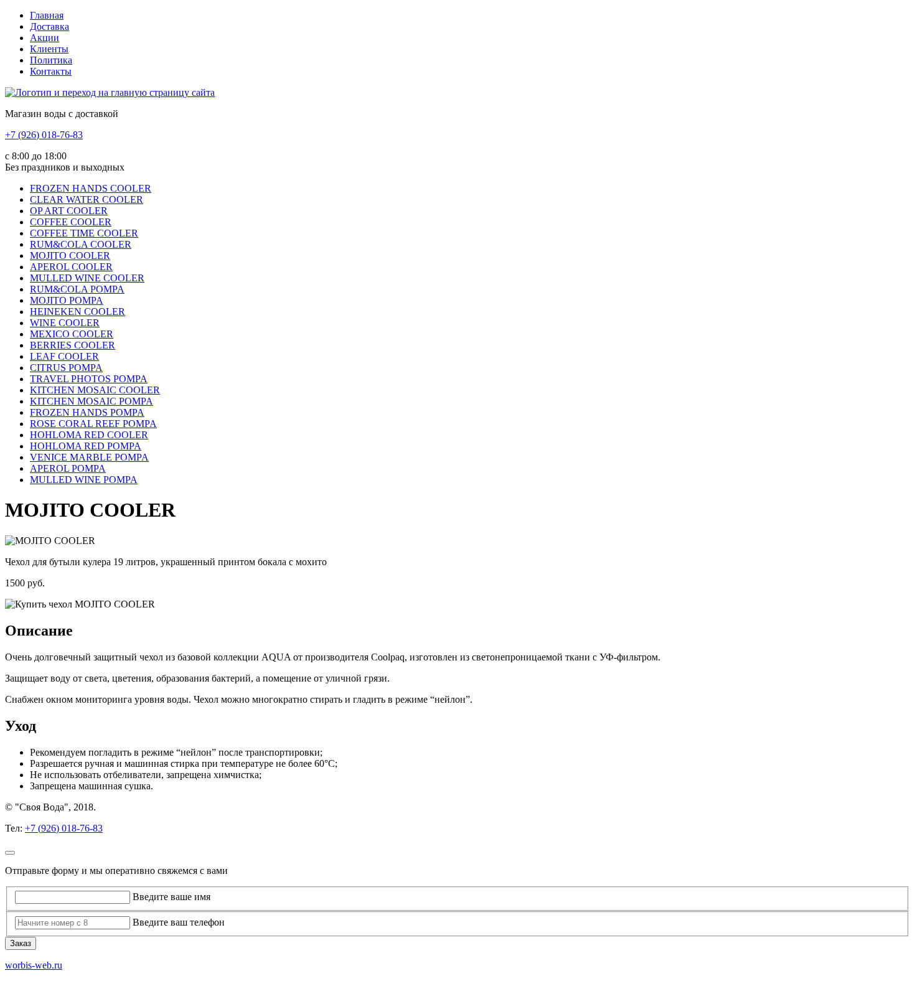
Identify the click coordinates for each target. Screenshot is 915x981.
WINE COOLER (65, 322)
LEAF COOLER (64, 356)
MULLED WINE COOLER (87, 278)
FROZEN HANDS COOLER (90, 188)
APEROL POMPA (68, 468)
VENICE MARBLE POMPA (89, 457)
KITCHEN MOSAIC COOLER (95, 390)
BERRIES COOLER (72, 345)
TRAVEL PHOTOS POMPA (89, 378)
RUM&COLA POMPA (77, 289)
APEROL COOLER (71, 266)
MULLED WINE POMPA (84, 479)
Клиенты (49, 49)
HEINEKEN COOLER (77, 311)
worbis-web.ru (33, 965)
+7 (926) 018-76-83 (44, 134)
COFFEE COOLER (70, 222)
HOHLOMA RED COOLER (89, 434)
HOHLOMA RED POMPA (85, 446)
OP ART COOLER (69, 210)
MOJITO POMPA (66, 300)
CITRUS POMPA (66, 367)
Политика (51, 60)
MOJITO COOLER (70, 255)
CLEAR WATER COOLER (86, 199)
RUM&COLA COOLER (80, 244)
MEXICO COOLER (71, 334)
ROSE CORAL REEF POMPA (93, 423)
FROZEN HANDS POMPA (87, 412)
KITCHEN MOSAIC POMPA (91, 401)
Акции (44, 37)
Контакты (51, 71)
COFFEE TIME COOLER (84, 233)
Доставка (49, 26)
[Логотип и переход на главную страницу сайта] (110, 92)
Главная (46, 15)
